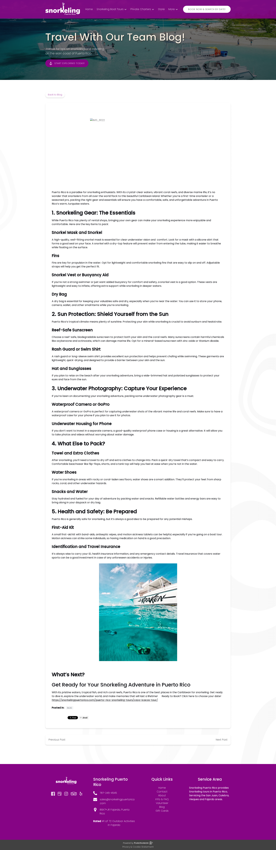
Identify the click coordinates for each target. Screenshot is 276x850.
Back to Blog (55, 94)
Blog (69, 707)
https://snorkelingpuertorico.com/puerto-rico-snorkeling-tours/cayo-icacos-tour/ (105, 700)
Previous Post (57, 739)
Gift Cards (162, 811)
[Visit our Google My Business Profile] (59, 794)
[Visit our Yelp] (80, 794)
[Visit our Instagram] (66, 794)
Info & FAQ (162, 799)
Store (161, 9)
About (162, 795)
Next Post (221, 739)
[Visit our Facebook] (53, 794)
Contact (162, 791)
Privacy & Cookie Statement (138, 846)
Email (85, 717)
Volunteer (162, 803)
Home (89, 9)
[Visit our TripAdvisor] (74, 794)
